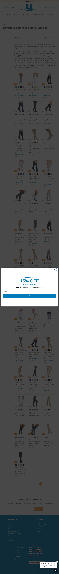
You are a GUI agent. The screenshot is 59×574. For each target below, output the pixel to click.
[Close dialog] (55, 269)
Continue (29, 296)
